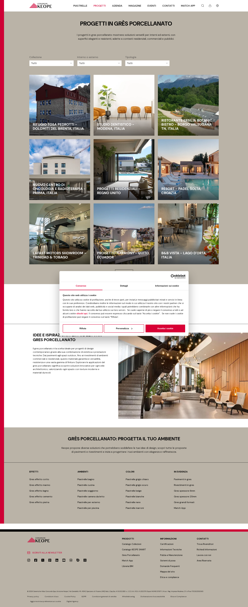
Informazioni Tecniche (171, 549)
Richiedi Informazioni (207, 549)
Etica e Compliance (178, 596)
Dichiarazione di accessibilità (153, 596)
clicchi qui (82, 313)
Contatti (168, 5)
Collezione (35, 57)
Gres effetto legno (39, 490)
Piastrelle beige (134, 490)
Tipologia (130, 57)
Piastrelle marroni (135, 508)
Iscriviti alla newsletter (47, 552)
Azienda (117, 5)
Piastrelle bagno (86, 479)
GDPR (83, 596)
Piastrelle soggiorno (88, 490)
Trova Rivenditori (205, 544)
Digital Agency (72, 601)
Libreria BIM (127, 566)
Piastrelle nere (133, 502)
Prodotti (128, 538)
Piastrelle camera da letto (91, 496)
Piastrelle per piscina (88, 508)
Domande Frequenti (170, 566)
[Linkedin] (56, 560)
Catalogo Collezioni (131, 544)
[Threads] (85, 560)
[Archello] (70, 560)
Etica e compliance (169, 577)
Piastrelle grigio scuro (137, 485)
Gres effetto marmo (39, 485)
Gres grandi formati (184, 502)
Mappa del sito (167, 571)
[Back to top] (245, 604)
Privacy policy (33, 596)
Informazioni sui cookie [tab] (167, 286)
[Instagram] (28, 560)
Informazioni (168, 538)
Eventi (152, 5)
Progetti (100, 5)
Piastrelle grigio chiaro (137, 479)
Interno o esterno (87, 57)
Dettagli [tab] (124, 286)
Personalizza (122, 328)
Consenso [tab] (81, 286)
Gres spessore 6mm (184, 490)
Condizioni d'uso (52, 596)
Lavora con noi (204, 555)
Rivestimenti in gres (184, 485)
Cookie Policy (70, 596)
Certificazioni (166, 544)
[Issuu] (77, 560)
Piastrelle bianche (135, 496)
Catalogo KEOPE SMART (134, 549)
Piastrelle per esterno (89, 502)
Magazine (135, 5)
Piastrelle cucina (86, 485)
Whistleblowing (128, 596)
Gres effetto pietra (39, 502)
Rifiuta (83, 328)
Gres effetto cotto (39, 479)
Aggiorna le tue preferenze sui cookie (45, 601)
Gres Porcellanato (131, 555)
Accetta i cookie (165, 328)
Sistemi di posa (167, 560)
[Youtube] (63, 560)
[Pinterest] (49, 560)
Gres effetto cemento (40, 496)
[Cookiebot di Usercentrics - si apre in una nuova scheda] (172, 276)
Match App (188, 5)
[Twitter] (42, 560)
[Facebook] (35, 560)
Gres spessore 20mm (185, 496)
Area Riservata (204, 560)
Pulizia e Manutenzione (171, 555)
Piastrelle (80, 5)
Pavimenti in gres (182, 479)
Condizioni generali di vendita (104, 596)
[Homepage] (40, 5)
